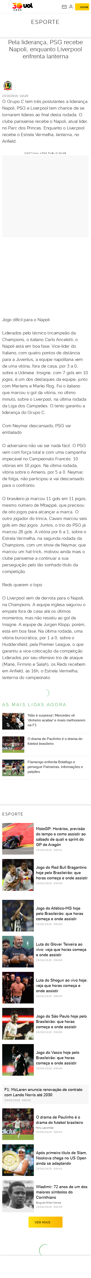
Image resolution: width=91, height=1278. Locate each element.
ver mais (42, 1222)
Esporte (45, 22)
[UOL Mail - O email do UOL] (64, 6)
